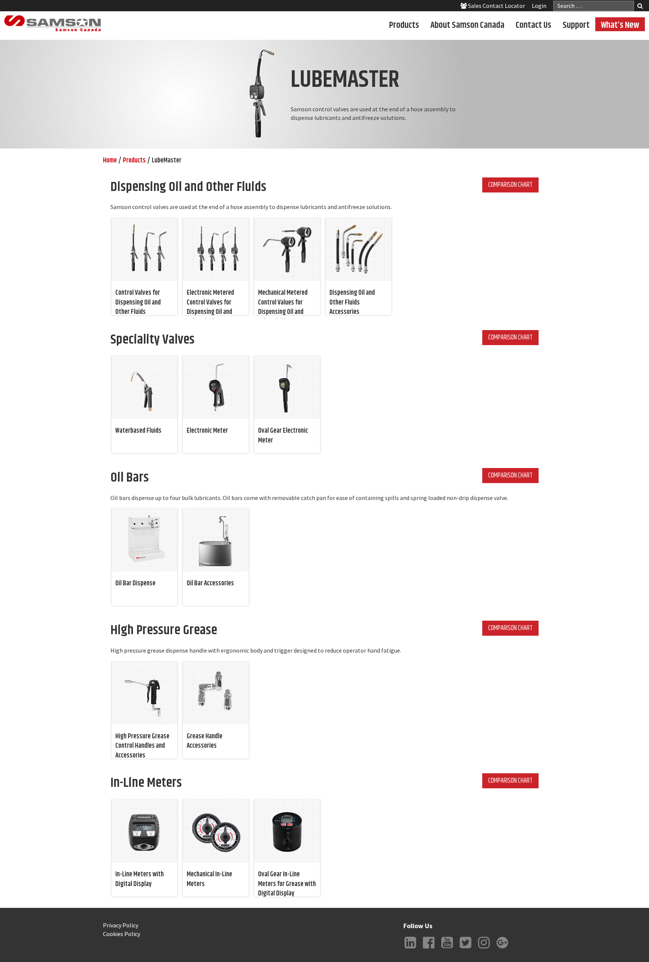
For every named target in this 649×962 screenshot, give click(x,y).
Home (110, 160)
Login (539, 5)
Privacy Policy (120, 925)
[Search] (640, 6)
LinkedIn (410, 948)
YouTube (447, 948)
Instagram (484, 948)
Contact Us (533, 24)
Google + (502, 948)
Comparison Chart (510, 185)
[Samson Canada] (52, 23)
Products (404, 24)
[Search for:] (593, 6)
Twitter (465, 948)
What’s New (620, 24)
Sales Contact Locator (496, 5)
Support (576, 24)
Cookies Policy (121, 934)
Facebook (428, 948)
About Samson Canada (467, 24)
